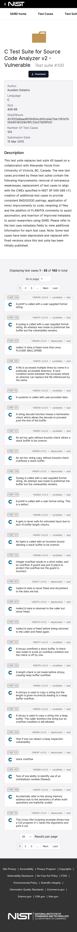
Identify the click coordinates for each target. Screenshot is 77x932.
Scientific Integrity (51, 882)
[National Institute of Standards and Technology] (13, 5)
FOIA (64, 875)
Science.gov (25, 896)
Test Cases (45, 14)
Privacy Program (46, 869)
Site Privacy (9, 869)
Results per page (46, 836)
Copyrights (65, 869)
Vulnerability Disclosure (20, 875)
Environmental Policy (25, 882)
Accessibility (26, 869)
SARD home (18, 14)
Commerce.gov (55, 889)
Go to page (32, 278)
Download (40, 74)
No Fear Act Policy (47, 875)
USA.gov (40, 896)
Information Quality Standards (27, 889)
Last (55, 288)
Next (45, 288)
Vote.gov (53, 896)
